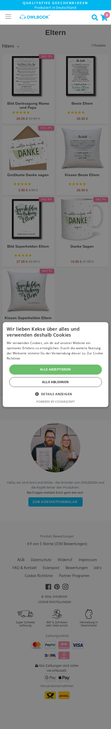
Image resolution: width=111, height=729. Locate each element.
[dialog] (55, 364)
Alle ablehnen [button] (55, 382)
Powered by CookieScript (55, 401)
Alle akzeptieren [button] (55, 369)
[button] (55, 394)
